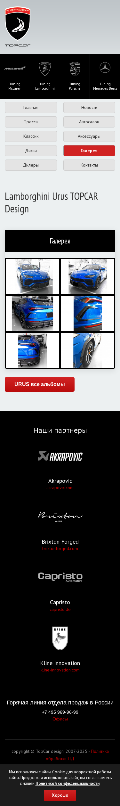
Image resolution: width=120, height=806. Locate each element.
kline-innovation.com (60, 670)
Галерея (89, 150)
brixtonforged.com (60, 548)
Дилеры (31, 165)
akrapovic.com (60, 487)
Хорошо (60, 795)
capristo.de (60, 609)
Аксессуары (89, 136)
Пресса (31, 122)
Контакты (89, 165)
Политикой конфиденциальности (68, 783)
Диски (31, 150)
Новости (89, 107)
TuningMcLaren (14, 86)
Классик (30, 136)
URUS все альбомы (39, 384)
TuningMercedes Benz (105, 86)
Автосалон (89, 122)
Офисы (60, 718)
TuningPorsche (75, 86)
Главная (30, 107)
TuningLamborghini (45, 86)
